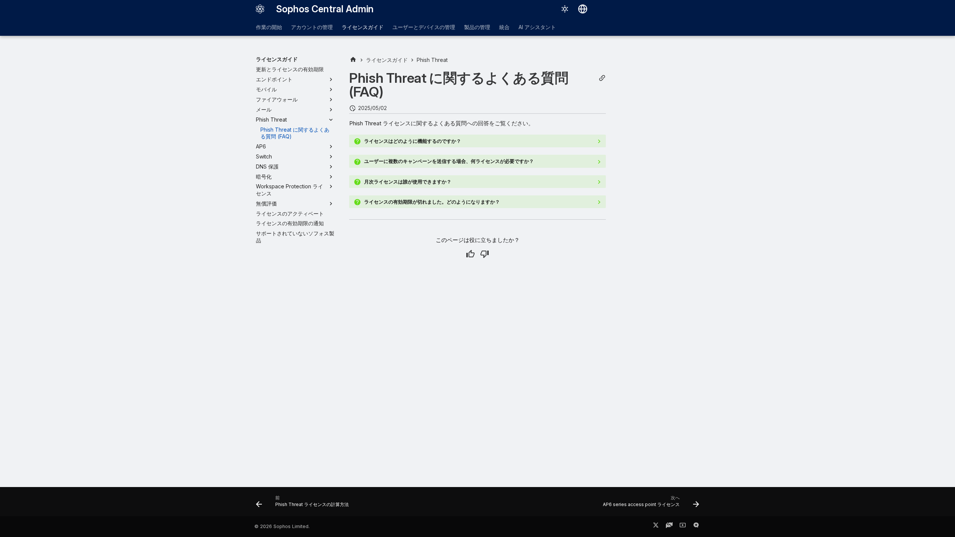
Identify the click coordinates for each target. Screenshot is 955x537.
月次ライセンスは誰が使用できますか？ (407, 182)
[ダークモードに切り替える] (564, 8)
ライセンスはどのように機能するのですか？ (412, 141)
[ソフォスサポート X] (656, 527)
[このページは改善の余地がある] (484, 253)
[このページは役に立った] (470, 253)
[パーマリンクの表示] (602, 78)
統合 (504, 27)
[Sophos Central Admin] (260, 8)
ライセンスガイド (362, 27)
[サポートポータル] (669, 527)
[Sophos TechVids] (683, 527)
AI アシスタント (537, 27)
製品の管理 (477, 27)
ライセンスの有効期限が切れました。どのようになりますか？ (432, 202)
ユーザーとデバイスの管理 (423, 27)
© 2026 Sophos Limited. (282, 526)
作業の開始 (269, 27)
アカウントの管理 (312, 27)
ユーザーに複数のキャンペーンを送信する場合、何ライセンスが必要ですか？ (449, 161)
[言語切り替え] (582, 8)
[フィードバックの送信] (696, 527)
